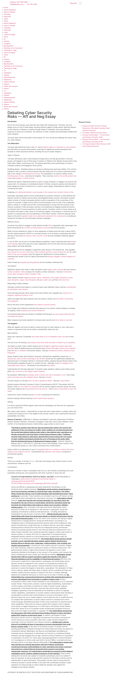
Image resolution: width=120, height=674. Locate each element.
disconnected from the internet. (36, 389)
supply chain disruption (28, 280)
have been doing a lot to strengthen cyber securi (49, 337)
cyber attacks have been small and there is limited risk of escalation (51, 342)
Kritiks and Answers (11, 86)
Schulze (48, 377)
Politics (6, 88)
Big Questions (9, 46)
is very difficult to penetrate (29, 387)
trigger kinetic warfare (55, 269)
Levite (10, 274)
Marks (67, 381)
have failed (51, 365)
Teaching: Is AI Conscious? (13, 48)
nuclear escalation (14, 272)
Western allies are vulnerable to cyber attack (59, 147)
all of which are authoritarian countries (36, 228)
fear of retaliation (20, 350)
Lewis (62, 381)
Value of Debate (9, 12)
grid (41, 280)
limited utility (50, 348)
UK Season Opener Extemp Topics (94, 133)
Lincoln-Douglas (9, 34)
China (50, 225)
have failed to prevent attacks (44, 305)
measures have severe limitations (32, 310)
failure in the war (13, 254)
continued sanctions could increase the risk (53, 252)
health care (47, 280)
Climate (6, 75)
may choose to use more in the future (21, 252)
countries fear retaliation (67, 348)
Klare (14, 274)
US (36, 147)
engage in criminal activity (25, 178)
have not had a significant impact (40, 381)
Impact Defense (9, 82)
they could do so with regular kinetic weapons (28, 371)
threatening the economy (31, 174)
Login (6, 19)
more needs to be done (63, 320)
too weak (37, 395)
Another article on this (65, 192)
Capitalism (7, 73)
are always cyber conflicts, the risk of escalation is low (46, 375)
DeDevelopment (9, 77)
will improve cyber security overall (35, 236)
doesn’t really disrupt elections (43, 398)
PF (5, 39)
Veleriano (67, 350)
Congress (7, 43)
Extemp (6, 41)
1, (30, 461)
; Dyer (72, 350)
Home (6, 7)
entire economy (63, 280)
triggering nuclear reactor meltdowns (37, 278)
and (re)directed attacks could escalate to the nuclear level (36, 192)
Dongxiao (20, 274)
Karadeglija (24, 254)
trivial (43, 346)
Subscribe (7, 16)
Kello (39, 274)
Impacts (6, 84)
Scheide (33, 274)
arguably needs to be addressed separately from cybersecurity (44, 216)
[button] (80, 3)
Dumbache (67, 272)
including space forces (16, 176)
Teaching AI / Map (10, 50)
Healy (23, 272)
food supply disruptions (59, 278)
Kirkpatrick (53, 350)
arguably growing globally (29, 262)
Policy (6, 37)
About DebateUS (10, 10)
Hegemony (7, 79)
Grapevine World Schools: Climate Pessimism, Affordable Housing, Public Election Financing (96, 128)
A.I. (5, 70)
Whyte (27, 274)
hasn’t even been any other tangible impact (23, 377)
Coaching (7, 14)
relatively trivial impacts (53, 452)
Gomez (60, 350)
